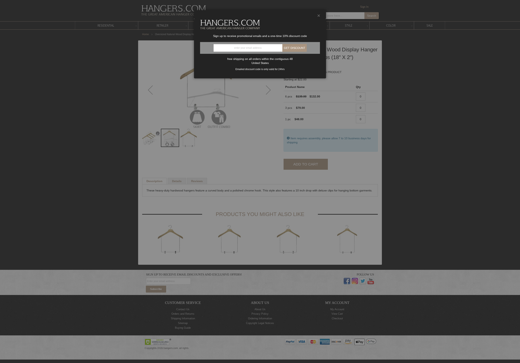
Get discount (294, 48)
